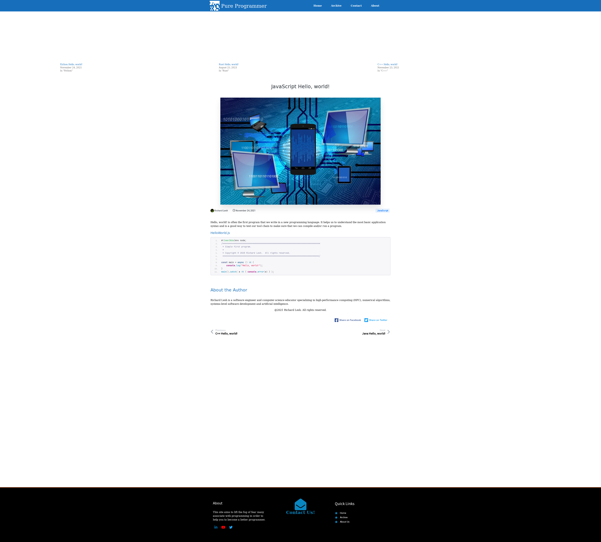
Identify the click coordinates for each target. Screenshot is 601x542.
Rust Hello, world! (229, 64)
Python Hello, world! (71, 64)
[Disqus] (300, 395)
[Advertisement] (300, 34)
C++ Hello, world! (388, 64)
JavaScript (382, 210)
